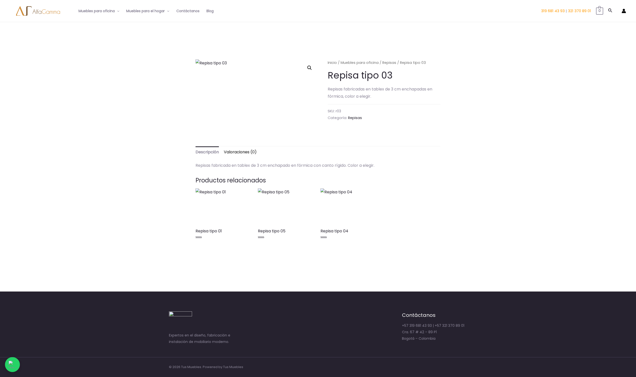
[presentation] (117, 10)
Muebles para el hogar (145, 10)
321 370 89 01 (579, 10)
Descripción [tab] (207, 152)
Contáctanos (187, 10)
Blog (210, 10)
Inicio (332, 62)
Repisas (389, 62)
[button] (309, 67)
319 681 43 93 (553, 10)
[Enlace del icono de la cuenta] (624, 11)
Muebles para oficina (97, 10)
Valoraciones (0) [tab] (240, 152)
